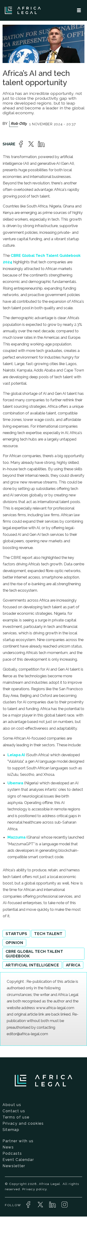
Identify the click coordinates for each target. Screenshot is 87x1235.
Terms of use (16, 1117)
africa (73, 965)
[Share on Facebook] (21, 144)
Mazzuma (16, 837)
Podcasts (12, 1153)
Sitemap (11, 1129)
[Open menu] (79, 10)
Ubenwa (15, 783)
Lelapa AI (16, 754)
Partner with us (18, 1141)
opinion (14, 942)
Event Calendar (18, 1159)
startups (16, 933)
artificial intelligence (32, 965)
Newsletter (14, 1166)
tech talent (48, 933)
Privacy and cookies (23, 1123)
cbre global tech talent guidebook (34, 953)
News (8, 1147)
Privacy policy (34, 1189)
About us (12, 1105)
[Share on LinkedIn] (41, 144)
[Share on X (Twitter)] (31, 144)
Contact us (14, 1111)
